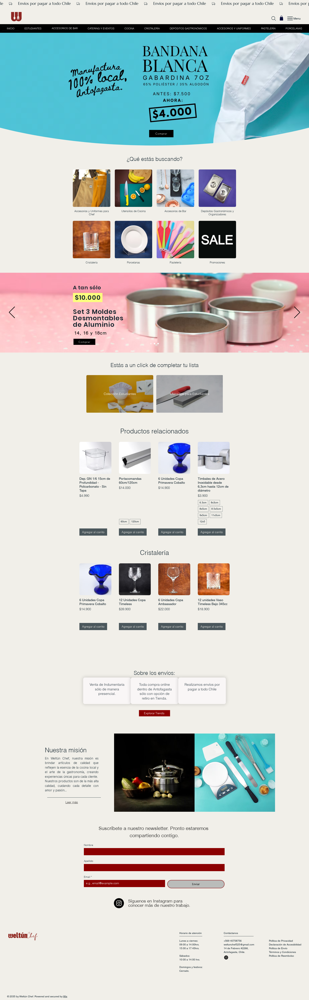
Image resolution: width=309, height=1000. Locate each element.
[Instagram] (119, 910)
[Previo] (12, 313)
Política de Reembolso (281, 962)
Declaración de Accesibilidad (285, 951)
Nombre (88, 851)
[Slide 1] (151, 343)
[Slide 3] (154, 343)
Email (88, 883)
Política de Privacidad (281, 947)
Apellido (88, 867)
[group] (154, 489)
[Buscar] (273, 18)
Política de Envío (278, 955)
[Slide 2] (158, 343)
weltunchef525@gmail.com (239, 951)
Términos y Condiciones (282, 958)
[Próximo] (297, 313)
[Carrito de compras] (281, 18)
